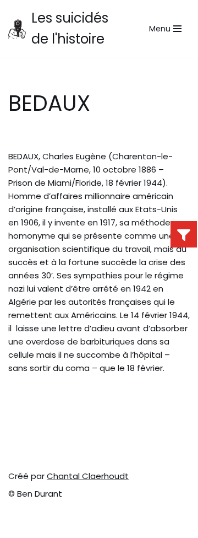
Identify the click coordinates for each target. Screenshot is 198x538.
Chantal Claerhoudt (88, 476)
